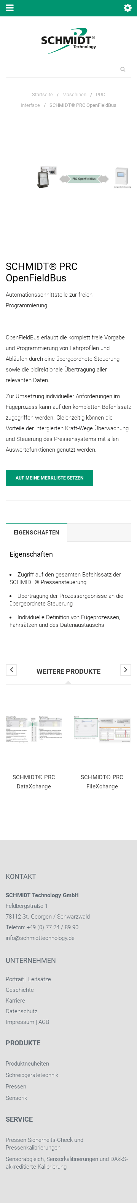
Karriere (15, 1000)
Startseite (42, 94)
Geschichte (20, 990)
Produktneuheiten (27, 1063)
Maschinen (74, 94)
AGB (43, 1022)
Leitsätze (39, 979)
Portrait (15, 979)
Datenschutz (21, 1011)
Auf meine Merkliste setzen (49, 478)
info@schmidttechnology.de (40, 938)
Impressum (20, 1022)
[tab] (36, 532)
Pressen (16, 1086)
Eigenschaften (36, 532)
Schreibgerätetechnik (32, 1075)
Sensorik (16, 1098)
